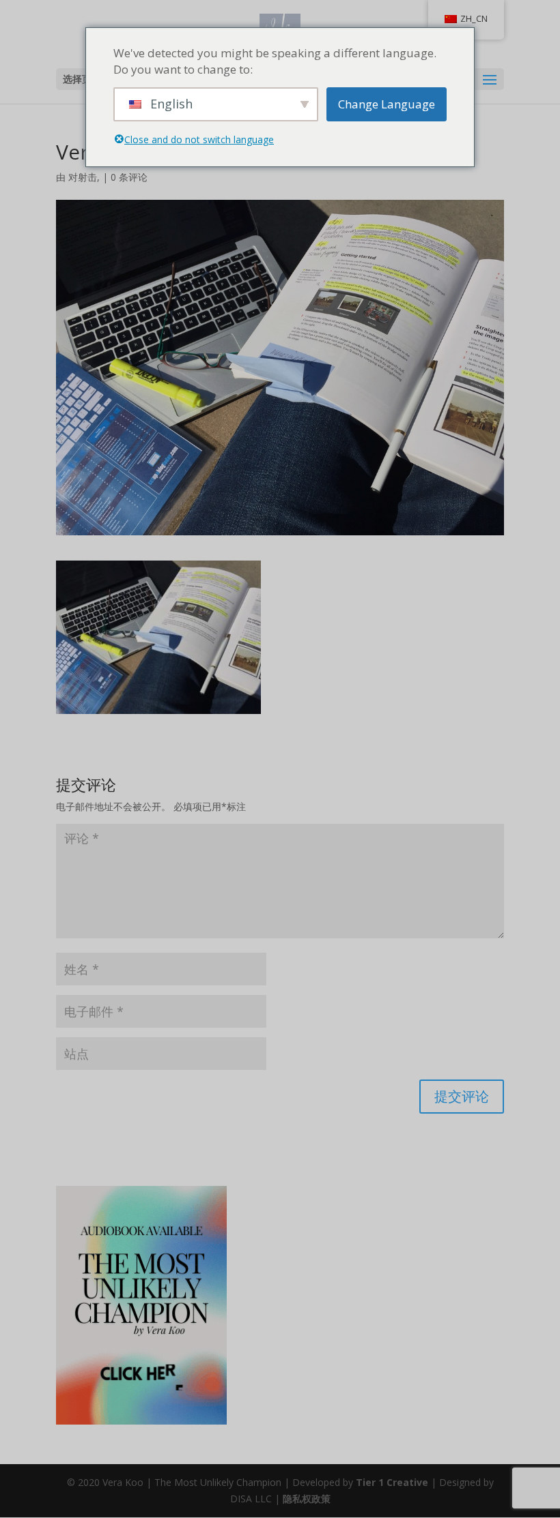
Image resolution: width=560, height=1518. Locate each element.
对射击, (84, 176)
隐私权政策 (307, 1498)
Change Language (386, 104)
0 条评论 (129, 176)
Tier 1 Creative (392, 1482)
